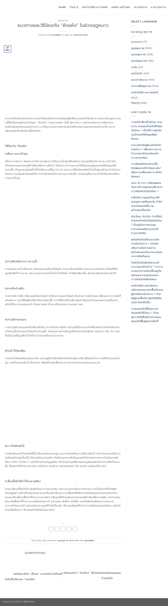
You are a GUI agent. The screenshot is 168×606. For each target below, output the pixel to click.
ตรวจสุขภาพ (140, 7)
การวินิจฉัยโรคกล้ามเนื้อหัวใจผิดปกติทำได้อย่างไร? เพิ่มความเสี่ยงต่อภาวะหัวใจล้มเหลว (146, 170)
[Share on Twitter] (57, 529)
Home (62, 7)
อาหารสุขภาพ (158, 7)
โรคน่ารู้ (73, 7)
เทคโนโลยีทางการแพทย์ (94, 7)
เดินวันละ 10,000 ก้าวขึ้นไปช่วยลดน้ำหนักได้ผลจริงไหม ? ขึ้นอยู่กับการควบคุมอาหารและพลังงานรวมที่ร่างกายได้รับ (146, 225)
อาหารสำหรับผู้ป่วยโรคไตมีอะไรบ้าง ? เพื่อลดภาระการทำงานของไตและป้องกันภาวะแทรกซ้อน (146, 151)
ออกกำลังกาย (139, 80)
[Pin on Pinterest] (69, 529)
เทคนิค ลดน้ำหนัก (120, 7)
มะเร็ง (134, 67)
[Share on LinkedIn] (75, 529)
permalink (89, 540)
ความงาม (136, 42)
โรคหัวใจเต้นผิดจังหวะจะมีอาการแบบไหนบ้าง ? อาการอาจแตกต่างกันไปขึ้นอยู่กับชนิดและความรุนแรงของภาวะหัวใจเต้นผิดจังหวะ (147, 271)
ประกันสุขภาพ (139, 61)
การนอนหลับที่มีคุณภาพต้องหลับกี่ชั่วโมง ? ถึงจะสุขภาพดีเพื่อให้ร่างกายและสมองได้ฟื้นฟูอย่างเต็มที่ (146, 315)
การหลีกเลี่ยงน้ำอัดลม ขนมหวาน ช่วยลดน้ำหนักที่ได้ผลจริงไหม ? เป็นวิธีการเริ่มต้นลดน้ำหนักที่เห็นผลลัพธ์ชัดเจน (146, 130)
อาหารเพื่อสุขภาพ (141, 86)
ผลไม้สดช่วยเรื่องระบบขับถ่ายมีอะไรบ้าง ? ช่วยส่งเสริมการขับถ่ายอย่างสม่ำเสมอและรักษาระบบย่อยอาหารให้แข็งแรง (146, 248)
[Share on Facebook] (51, 529)
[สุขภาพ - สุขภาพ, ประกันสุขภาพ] (18, 7)
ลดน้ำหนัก (137, 73)
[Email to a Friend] (63, 529)
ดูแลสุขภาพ (63, 20)
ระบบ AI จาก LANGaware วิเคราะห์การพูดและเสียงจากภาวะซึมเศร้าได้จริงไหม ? (147, 187)
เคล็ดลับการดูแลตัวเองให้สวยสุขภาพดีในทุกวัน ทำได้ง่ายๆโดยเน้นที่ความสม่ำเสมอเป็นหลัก (146, 204)
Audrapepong (80, 35)
